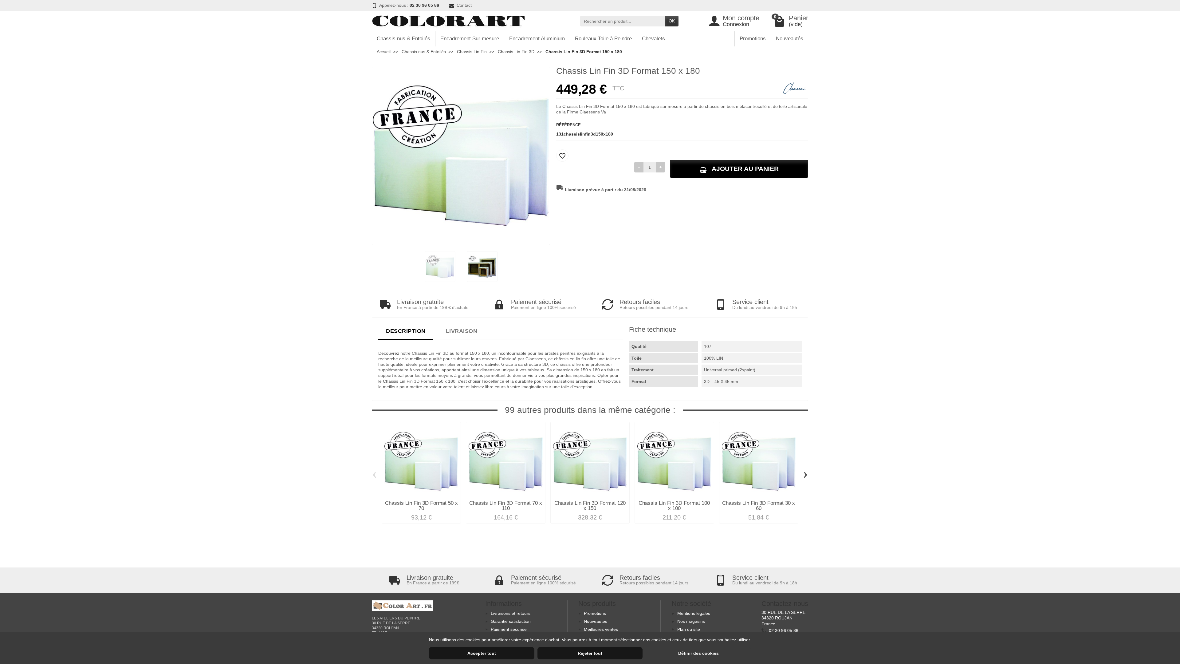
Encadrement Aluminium (537, 39)
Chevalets (653, 39)
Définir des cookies (698, 653)
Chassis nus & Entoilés (403, 39)
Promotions (753, 39)
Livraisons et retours (510, 613)
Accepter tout (481, 653)
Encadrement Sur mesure (469, 39)
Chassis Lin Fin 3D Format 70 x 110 (505, 505)
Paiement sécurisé (509, 629)
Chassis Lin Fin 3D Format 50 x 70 (421, 505)
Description (406, 331)
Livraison (462, 331)
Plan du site (688, 629)
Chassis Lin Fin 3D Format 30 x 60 (758, 505)
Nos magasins (691, 621)
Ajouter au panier (745, 168)
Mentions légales (693, 613)
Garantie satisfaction (511, 621)
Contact (464, 5)
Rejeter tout (590, 653)
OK (672, 20)
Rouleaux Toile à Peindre (603, 39)
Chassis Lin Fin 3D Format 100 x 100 (674, 505)
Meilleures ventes (601, 629)
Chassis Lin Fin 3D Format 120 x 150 (590, 505)
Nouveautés (789, 39)
